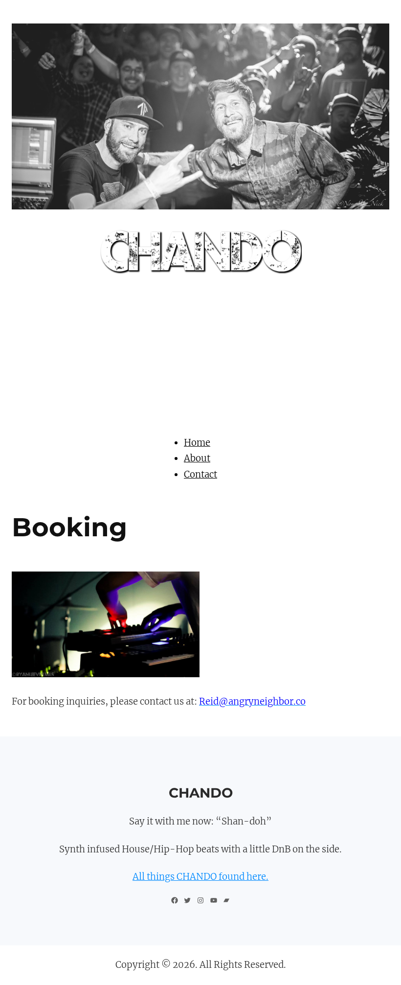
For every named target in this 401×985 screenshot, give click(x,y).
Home (197, 442)
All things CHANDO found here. (200, 876)
